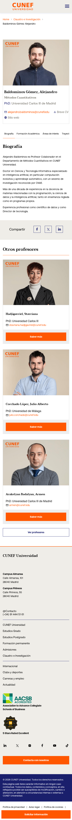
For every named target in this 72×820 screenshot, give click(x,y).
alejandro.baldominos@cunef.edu (28, 112)
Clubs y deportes (13, 672)
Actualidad (9, 684)
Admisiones (9, 649)
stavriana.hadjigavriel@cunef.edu (27, 325)
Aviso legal (34, 807)
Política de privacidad (14, 807)
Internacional (10, 666)
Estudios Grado (12, 630)
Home (6, 19)
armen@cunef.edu (19, 505)
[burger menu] (67, 6)
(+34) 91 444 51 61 (13, 614)
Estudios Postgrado (14, 637)
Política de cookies (53, 807)
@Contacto (9, 611)
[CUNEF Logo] (23, 6)
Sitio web (13, 117)
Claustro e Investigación (26, 19)
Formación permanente (16, 643)
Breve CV (63, 112)
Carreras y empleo (13, 678)
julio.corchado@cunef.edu (23, 415)
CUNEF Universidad (14, 624)
